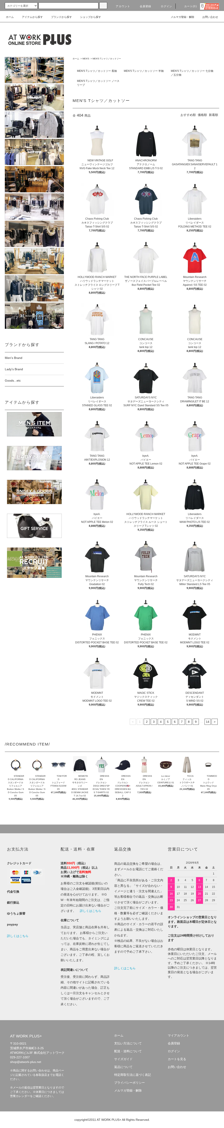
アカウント (123, 6)
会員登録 (145, 6)
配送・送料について (128, 1051)
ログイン (166, 6)
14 (207, 721)
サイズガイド (123, 1059)
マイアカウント (178, 1035)
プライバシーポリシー (129, 1082)
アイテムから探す (32, 17)
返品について (123, 1067)
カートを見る (177, 1059)
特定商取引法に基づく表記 (132, 1074)
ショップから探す (90, 17)
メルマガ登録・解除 (182, 17)
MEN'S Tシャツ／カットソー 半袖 (144, 70)
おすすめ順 (188, 115)
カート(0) (190, 6)
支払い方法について (128, 1043)
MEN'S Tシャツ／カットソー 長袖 (97, 70)
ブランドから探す (61, 17)
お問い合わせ (210, 17)
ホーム (10, 17)
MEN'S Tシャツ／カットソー (107, 58)
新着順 (213, 115)
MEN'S (85, 58)
